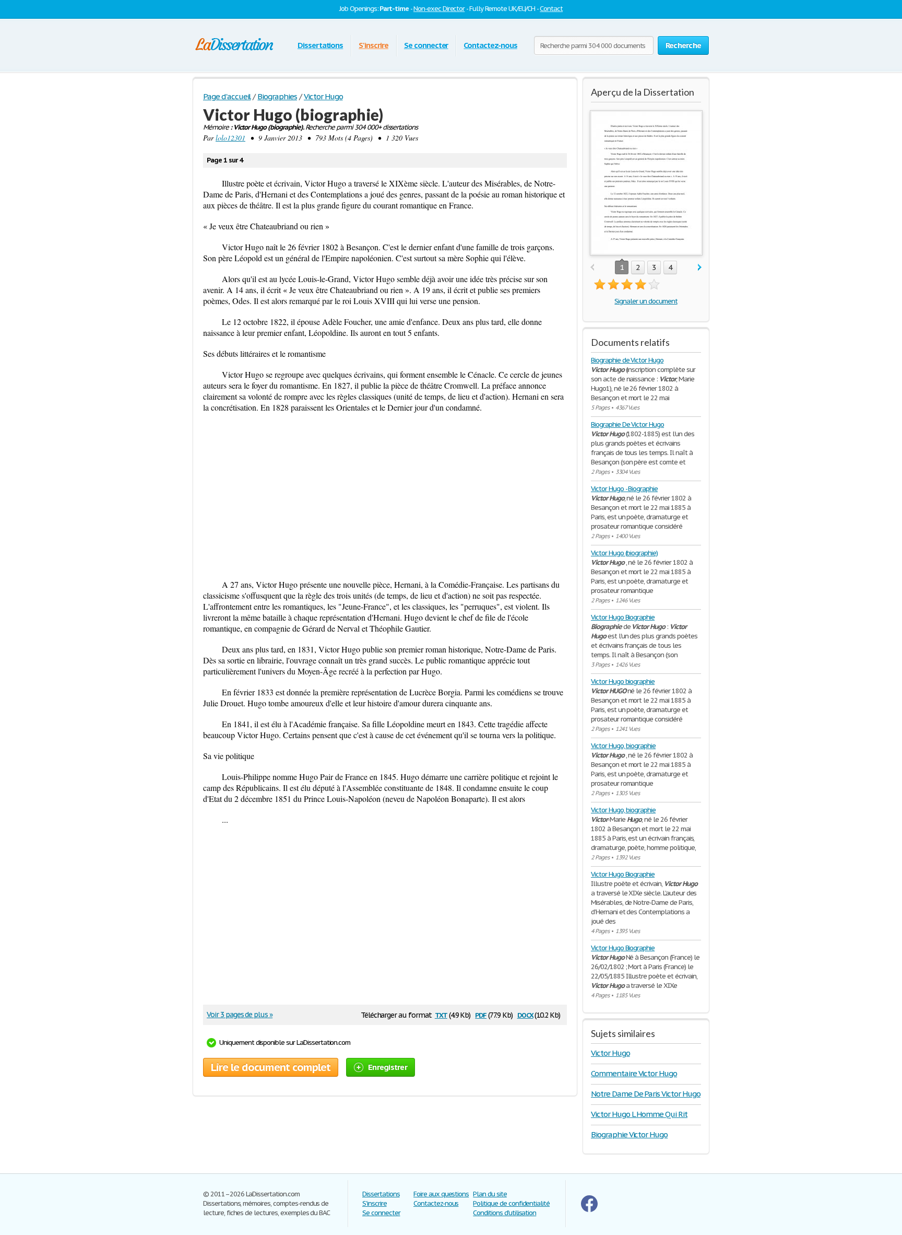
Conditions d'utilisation (504, 1212)
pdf (480, 1014)
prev (592, 268)
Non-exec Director (439, 8)
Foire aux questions (441, 1194)
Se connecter (426, 45)
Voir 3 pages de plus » (239, 1014)
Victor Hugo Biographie (623, 617)
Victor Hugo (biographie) (624, 553)
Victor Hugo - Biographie (624, 488)
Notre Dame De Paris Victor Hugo (646, 1094)
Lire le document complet (270, 1067)
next (699, 268)
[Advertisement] (385, 496)
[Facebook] (589, 1209)
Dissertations (320, 45)
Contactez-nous (490, 45)
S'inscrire (373, 45)
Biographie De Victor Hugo (627, 424)
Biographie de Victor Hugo (627, 360)
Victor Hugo (610, 1053)
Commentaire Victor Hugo (634, 1073)
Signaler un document (645, 301)
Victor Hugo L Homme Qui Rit (639, 1114)
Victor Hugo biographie (623, 681)
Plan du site (490, 1194)
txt (441, 1014)
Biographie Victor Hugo (629, 1134)
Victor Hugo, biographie (623, 745)
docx (525, 1014)
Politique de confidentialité (511, 1203)
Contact (551, 8)
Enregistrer (387, 1067)
